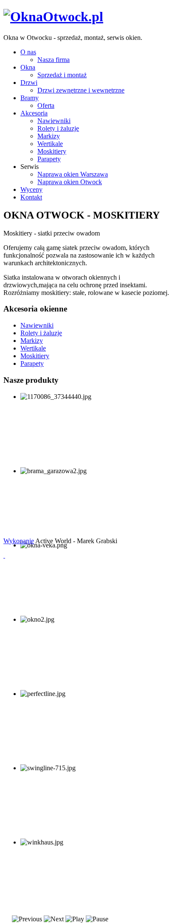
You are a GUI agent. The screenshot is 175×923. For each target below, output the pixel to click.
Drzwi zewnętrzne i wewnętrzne (80, 90)
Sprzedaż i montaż (62, 75)
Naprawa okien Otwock (69, 181)
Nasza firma (53, 59)
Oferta (45, 105)
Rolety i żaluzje (58, 128)
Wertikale (50, 143)
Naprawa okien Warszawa (72, 174)
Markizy (48, 136)
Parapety (49, 159)
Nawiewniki (54, 120)
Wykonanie (18, 540)
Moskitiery (51, 151)
